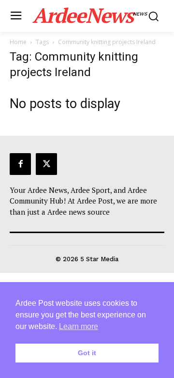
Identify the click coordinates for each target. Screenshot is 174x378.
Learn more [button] (78, 326)
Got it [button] (87, 353)
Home (18, 42)
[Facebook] (20, 163)
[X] (46, 163)
